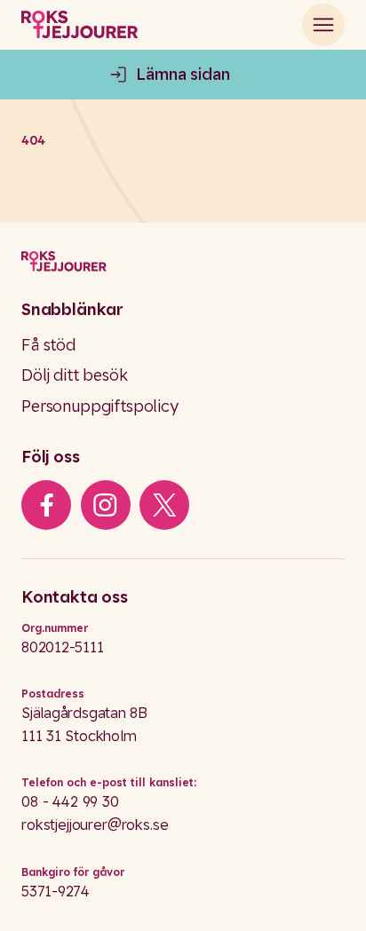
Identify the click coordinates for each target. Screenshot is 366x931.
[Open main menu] (323, 25)
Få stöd (48, 345)
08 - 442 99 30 (70, 801)
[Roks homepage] (79, 25)
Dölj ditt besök (74, 375)
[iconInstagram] (105, 505)
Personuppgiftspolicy (100, 406)
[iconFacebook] (46, 505)
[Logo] (183, 261)
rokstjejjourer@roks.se (94, 824)
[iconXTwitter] (164, 505)
